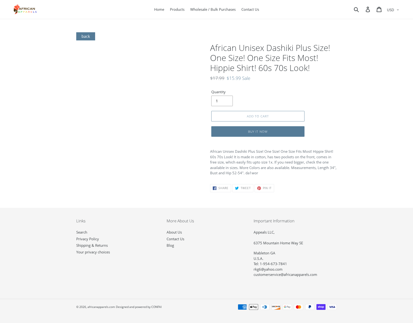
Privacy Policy (87, 238)
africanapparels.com (101, 307)
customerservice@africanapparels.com (285, 274)
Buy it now (257, 131)
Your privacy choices (93, 252)
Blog (170, 245)
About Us (174, 232)
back (86, 36)
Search (81, 232)
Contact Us (175, 238)
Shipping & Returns (92, 245)
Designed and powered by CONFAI (139, 307)
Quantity (218, 91)
